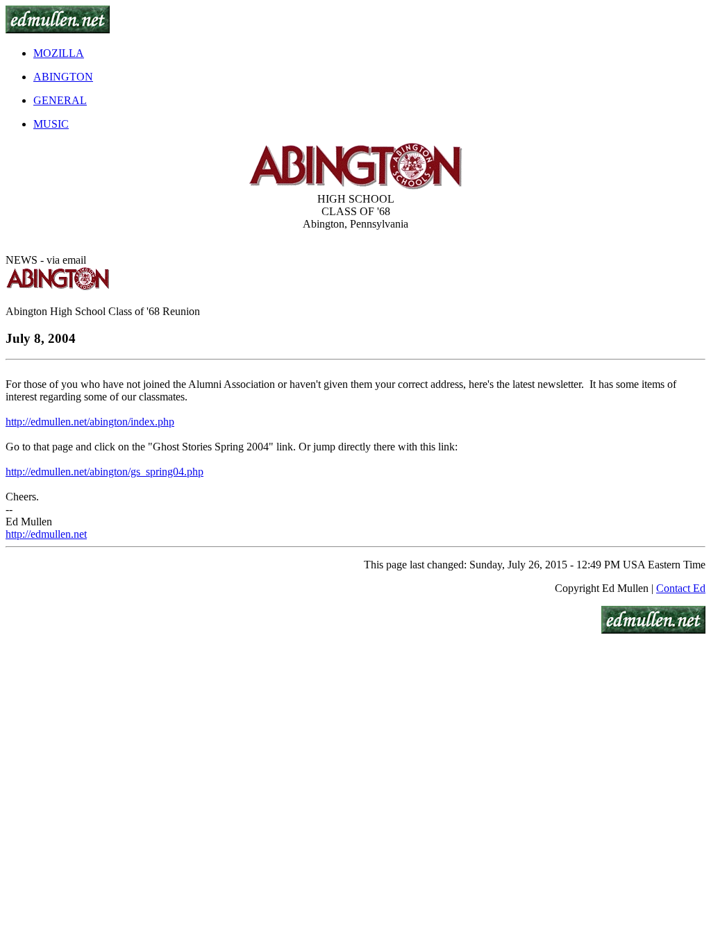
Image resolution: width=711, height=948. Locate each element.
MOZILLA (58, 53)
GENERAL (60, 100)
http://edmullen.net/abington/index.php (90, 422)
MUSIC (51, 124)
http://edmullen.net (46, 534)
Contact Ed (680, 588)
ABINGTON (63, 77)
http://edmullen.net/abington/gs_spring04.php (104, 471)
